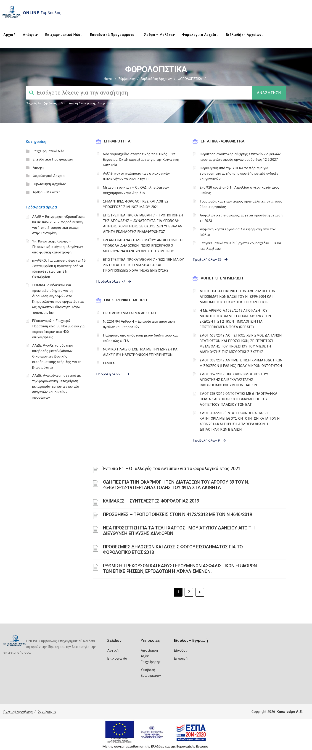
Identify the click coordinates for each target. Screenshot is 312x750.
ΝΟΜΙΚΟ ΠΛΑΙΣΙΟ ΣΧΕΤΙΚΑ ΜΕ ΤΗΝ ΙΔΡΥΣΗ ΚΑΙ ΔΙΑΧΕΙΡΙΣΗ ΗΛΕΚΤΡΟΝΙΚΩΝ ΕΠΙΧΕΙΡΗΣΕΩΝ (141, 352)
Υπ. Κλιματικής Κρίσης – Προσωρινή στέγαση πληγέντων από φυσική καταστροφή (57, 246)
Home (108, 79)
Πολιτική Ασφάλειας (18, 711)
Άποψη (38, 168)
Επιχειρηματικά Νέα (63, 35)
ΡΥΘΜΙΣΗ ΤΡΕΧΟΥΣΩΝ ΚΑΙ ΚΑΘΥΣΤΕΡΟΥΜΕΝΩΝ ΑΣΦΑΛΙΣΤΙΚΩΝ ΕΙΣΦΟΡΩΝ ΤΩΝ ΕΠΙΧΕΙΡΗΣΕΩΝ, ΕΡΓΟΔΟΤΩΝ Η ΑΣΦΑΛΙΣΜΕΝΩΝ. (180, 568)
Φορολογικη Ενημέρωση (78, 103)
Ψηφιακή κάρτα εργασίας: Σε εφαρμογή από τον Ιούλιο (237, 232)
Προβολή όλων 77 (112, 281)
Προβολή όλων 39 (209, 260)
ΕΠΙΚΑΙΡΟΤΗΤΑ (117, 141)
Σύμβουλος (127, 79)
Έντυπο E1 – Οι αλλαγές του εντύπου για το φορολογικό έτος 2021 (171, 468)
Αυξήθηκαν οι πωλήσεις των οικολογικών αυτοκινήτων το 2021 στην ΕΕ (136, 176)
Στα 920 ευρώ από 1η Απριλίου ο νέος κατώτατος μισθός (239, 190)
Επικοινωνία (117, 658)
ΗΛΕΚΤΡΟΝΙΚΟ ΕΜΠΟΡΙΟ (125, 300)
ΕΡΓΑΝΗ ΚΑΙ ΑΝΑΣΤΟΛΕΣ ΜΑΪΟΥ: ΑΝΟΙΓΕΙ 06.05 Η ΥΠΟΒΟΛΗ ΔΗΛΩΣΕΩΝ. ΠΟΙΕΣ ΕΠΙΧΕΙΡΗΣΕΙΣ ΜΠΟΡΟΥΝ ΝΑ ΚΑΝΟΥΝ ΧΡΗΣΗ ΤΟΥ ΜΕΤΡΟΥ (143, 245)
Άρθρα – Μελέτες (159, 35)
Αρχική (9, 35)
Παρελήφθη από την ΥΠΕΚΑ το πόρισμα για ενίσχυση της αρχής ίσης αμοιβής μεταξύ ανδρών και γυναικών (239, 173)
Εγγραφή (181, 658)
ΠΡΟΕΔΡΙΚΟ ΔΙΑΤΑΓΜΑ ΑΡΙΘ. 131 (129, 313)
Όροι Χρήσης (47, 711)
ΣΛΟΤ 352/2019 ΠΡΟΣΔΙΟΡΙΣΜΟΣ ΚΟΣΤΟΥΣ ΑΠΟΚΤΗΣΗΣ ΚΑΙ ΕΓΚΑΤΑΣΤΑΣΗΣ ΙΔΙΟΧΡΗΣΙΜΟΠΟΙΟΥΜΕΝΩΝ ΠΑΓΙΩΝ (234, 379)
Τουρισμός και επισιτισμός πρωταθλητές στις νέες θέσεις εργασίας (241, 204)
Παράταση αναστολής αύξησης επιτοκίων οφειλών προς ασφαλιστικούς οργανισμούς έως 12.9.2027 (240, 157)
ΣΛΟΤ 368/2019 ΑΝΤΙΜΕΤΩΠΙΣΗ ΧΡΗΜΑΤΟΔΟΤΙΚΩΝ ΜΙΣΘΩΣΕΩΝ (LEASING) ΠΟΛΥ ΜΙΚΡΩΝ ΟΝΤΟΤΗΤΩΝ (241, 363)
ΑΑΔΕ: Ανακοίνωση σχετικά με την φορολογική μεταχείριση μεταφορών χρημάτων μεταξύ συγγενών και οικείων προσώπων (56, 387)
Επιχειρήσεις (107, 103)
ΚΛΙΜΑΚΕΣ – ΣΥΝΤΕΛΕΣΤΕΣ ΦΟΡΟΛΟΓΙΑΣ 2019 (151, 501)
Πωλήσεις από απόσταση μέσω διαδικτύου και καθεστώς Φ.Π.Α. (140, 338)
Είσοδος (181, 650)
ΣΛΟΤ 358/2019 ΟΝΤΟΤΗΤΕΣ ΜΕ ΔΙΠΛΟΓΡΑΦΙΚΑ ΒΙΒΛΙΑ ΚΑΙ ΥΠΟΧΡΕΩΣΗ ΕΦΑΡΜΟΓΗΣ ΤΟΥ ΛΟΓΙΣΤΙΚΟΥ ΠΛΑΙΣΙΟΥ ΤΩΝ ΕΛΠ (238, 399)
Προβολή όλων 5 (111, 374)
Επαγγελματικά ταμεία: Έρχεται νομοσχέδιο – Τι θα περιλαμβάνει (240, 246)
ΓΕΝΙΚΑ (109, 363)
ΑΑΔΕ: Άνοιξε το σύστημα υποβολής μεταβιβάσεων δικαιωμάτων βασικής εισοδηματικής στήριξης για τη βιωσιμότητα (57, 356)
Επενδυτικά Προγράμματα (113, 35)
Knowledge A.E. (290, 712)
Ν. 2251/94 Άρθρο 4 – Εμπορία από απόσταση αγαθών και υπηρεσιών (139, 324)
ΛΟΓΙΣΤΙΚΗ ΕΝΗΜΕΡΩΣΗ (222, 278)
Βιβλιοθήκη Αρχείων (244, 35)
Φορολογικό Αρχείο (199, 35)
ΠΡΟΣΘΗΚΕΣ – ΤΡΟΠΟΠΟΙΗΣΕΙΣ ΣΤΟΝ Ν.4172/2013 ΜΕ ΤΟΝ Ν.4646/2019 (177, 514)
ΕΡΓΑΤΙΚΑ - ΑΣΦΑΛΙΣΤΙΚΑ (222, 141)
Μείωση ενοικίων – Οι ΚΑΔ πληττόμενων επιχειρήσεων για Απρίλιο (136, 190)
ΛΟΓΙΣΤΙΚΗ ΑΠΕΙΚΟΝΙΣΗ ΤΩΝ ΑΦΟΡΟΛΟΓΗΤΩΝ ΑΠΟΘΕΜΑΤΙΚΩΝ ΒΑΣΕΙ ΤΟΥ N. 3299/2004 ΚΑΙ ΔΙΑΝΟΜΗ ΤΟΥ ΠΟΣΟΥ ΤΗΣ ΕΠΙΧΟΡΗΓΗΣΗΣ (237, 296)
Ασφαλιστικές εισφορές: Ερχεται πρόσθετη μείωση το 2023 (241, 218)
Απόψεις (30, 35)
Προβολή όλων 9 (208, 440)
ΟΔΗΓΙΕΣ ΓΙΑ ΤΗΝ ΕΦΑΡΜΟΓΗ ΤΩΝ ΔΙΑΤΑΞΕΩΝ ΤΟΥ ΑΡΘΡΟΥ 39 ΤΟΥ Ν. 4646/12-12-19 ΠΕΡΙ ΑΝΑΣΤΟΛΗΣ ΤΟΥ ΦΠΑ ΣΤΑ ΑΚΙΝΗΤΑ (176, 484)
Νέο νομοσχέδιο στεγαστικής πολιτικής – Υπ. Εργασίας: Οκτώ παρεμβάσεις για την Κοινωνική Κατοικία (141, 159)
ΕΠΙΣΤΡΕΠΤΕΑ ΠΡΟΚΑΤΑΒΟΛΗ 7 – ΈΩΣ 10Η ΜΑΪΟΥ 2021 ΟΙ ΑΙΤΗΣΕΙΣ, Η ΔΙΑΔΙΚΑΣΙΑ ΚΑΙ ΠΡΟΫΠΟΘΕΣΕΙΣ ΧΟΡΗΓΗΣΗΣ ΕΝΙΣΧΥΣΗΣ (143, 265)
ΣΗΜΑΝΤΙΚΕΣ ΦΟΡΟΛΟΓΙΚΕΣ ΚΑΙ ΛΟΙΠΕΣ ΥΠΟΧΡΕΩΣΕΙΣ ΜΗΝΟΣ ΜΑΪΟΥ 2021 (136, 204)
